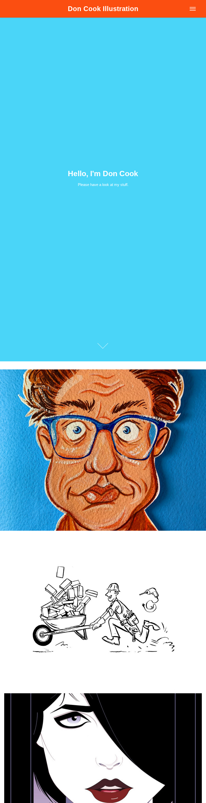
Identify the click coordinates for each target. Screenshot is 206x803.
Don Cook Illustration (103, 9)
